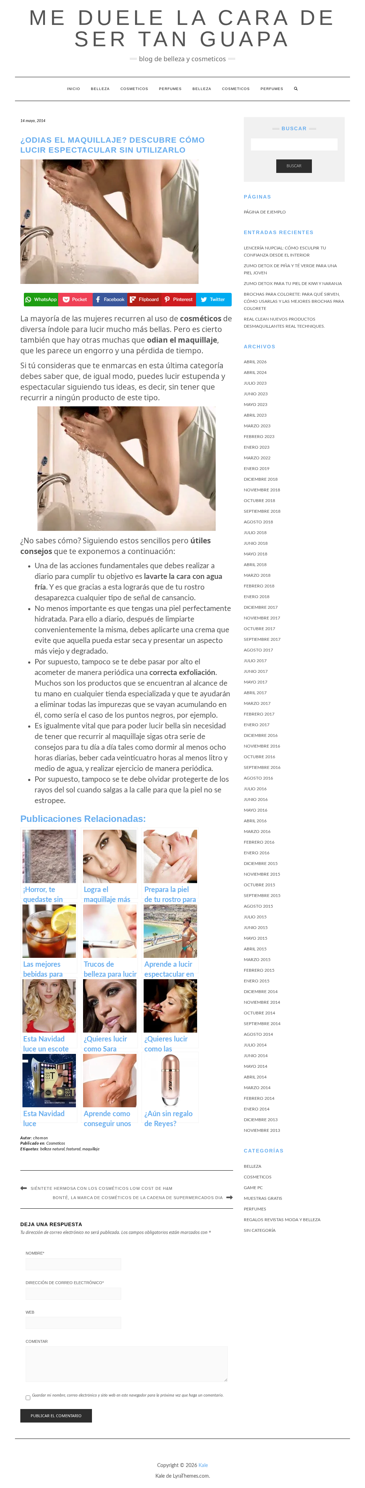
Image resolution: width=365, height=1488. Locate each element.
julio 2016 (255, 789)
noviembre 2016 (262, 746)
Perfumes (170, 89)
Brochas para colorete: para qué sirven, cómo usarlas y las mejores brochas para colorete (294, 301)
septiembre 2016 (262, 767)
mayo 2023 (255, 404)
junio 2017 (256, 671)
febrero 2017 (259, 714)
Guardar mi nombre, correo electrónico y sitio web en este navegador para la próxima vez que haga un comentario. (128, 1395)
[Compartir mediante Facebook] (110, 299)
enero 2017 (256, 725)
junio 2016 (256, 799)
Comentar (37, 1341)
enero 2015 (256, 981)
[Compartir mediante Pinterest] (178, 299)
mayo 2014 (255, 1066)
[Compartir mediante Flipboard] (144, 299)
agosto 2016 (258, 778)
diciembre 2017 (261, 607)
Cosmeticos (134, 89)
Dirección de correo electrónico (65, 1283)
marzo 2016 (257, 831)
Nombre (35, 1253)
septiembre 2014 (262, 1024)
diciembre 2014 (261, 992)
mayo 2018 (255, 554)
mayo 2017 (255, 682)
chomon (40, 1138)
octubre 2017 (259, 629)
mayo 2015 (255, 938)
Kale (203, 1465)
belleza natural (52, 1149)
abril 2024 (255, 372)
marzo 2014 (257, 1088)
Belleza (100, 89)
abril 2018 (255, 565)
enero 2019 (256, 468)
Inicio (73, 89)
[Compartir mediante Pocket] (75, 299)
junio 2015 (256, 927)
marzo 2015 (257, 959)
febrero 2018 (259, 586)
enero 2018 (256, 597)
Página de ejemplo (265, 212)
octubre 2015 (259, 885)
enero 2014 (256, 1109)
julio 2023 (255, 383)
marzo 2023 (257, 426)
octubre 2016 (259, 757)
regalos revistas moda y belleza (282, 1220)
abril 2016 (255, 821)
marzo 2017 (257, 703)
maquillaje (90, 1149)
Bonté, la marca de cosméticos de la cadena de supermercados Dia (138, 1198)
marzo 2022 (257, 458)
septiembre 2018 (262, 511)
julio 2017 (255, 661)
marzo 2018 (257, 575)
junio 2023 (256, 394)
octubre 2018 (259, 500)
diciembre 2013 (261, 1120)
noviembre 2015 (262, 874)
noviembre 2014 (262, 1002)
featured (73, 1149)
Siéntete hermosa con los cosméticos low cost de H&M (102, 1188)
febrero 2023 (259, 436)
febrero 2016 (259, 842)
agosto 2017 (258, 650)
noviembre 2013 (262, 1130)
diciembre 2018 (261, 479)
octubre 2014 (259, 1013)
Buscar (294, 166)
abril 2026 (255, 362)
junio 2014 (256, 1056)
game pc (253, 1188)
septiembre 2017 (262, 639)
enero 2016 (256, 853)
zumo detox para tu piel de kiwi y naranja (293, 283)
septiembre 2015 (262, 895)
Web (30, 1312)
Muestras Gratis (263, 1198)
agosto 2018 (258, 522)
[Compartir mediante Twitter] (213, 299)
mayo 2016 (255, 810)
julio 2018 (255, 533)
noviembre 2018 (262, 490)
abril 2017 (255, 693)
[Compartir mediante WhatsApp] (41, 299)
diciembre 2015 (261, 863)
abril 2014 (255, 1077)
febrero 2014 (259, 1098)
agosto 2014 (258, 1034)
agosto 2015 (258, 906)
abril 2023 (255, 415)
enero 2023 (256, 447)
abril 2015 (255, 949)
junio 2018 (256, 543)
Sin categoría (260, 1230)
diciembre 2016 (261, 735)
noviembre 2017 (262, 618)
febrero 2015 (259, 970)
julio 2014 (255, 1045)
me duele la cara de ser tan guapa (182, 28)
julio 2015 (255, 917)
